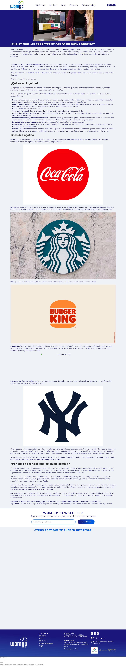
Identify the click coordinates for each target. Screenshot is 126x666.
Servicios (42, 636)
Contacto (42, 641)
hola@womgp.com (99, 638)
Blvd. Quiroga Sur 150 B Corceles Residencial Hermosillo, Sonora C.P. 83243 (76, 644)
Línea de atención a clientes (103, 642)
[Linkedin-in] (114, 5)
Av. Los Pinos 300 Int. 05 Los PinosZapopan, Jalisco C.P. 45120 (75, 636)
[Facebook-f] (108, 5)
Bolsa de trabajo (46, 643)
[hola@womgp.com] (92, 638)
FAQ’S (41, 646)
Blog (41, 638)
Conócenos (43, 633)
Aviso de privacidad (70, 649)
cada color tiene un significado (87, 449)
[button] (3, 657)
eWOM (100, 457)
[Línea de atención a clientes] (92, 642)
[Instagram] (111, 5)
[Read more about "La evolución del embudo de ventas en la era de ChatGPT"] (88, 595)
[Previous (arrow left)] (0, 662)
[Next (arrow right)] (2, 662)
